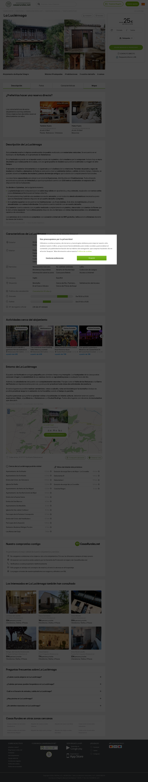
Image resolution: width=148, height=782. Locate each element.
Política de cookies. (84, 251)
